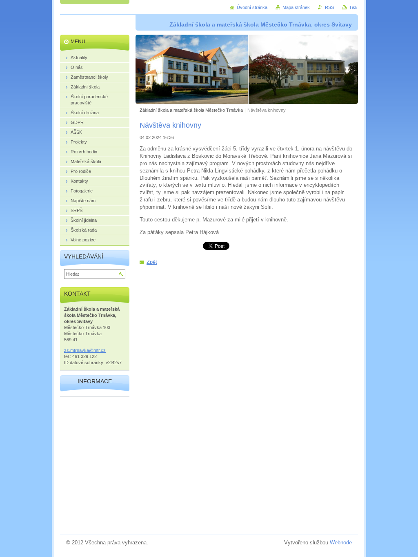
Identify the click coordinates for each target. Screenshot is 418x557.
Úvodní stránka (252, 7)
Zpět (152, 262)
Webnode (341, 542)
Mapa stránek (296, 7)
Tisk (353, 7)
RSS (329, 7)
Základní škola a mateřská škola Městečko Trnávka (191, 110)
